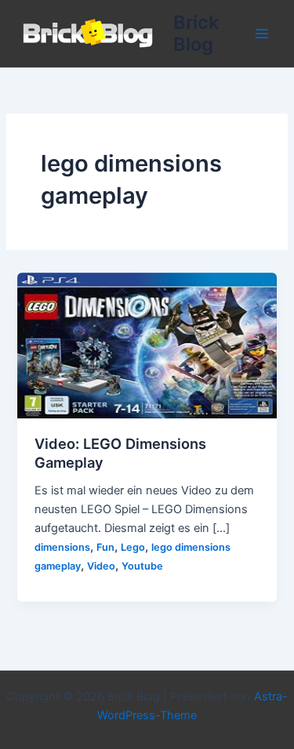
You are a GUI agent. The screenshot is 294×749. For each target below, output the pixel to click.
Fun (105, 547)
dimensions (62, 547)
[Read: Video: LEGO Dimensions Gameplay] (146, 345)
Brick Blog (196, 33)
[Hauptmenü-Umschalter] (261, 33)
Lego (133, 547)
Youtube (142, 566)
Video (101, 566)
